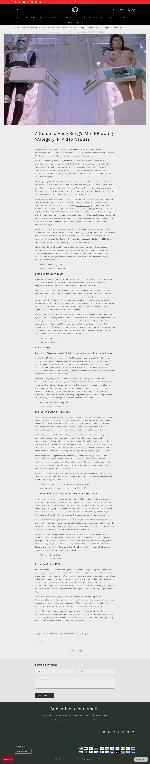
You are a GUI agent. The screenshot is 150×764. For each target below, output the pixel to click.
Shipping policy (87, 758)
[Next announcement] (98, 2)
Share (40, 641)
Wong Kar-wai (63, 209)
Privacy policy (63, 758)
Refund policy (52, 758)
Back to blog (76, 651)
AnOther (77, 634)
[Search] (17, 9)
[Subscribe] (92, 721)
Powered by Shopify (40, 759)
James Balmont (64, 634)
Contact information (100, 758)
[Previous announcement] (51, 2)
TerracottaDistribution (27, 759)
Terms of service (75, 758)
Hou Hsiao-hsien (83, 205)
